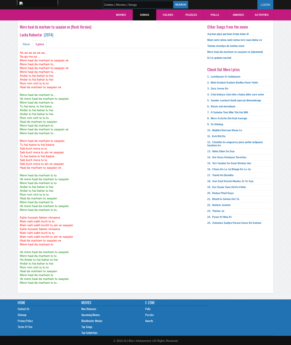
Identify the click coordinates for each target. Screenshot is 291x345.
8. (227, 118)
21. (223, 199)
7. (227, 112)
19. (226, 187)
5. (234, 100)
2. (232, 82)
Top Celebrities (89, 333)
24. (219, 217)
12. (235, 144)
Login (265, 4)
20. (220, 193)
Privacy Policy (25, 321)
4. (235, 94)
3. (217, 88)
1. (223, 76)
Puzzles (191, 14)
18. (230, 181)
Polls (215, 14)
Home (21, 302)
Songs (144, 14)
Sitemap (22, 315)
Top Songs (86, 327)
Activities (262, 14)
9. (215, 124)
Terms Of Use (25, 327)
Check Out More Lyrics (223, 69)
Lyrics (40, 44)
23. (215, 211)
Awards (238, 14)
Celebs (168, 14)
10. (224, 130)
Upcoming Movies (90, 315)
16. (229, 169)
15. (229, 163)
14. (226, 157)
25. (234, 222)
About (26, 44)
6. (221, 106)
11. (216, 136)
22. (218, 205)
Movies (121, 14)
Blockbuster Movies (91, 321)
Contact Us (23, 309)
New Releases (88, 309)
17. (220, 175)
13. (221, 151)
